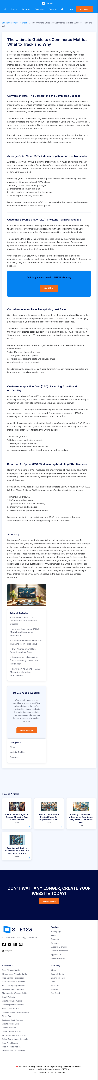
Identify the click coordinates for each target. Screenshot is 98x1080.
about (53, 970)
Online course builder (11, 1031)
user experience (66, 321)
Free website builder (11, 970)
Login (71, 9)
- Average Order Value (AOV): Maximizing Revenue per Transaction (24, 632)
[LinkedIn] (15, 944)
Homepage (56, 931)
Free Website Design (11, 1047)
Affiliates (55, 985)
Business (14, 757)
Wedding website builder (13, 1004)
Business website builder (13, 989)
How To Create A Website (13, 981)
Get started (84, 9)
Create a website (26, 730)
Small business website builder (15, 1012)
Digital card (7, 1016)
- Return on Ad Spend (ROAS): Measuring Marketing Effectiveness (25, 672)
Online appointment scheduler (15, 1039)
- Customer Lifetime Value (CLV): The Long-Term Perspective (26, 642)
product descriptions (28, 142)
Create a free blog (10, 1024)
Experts (54, 989)
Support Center (57, 974)
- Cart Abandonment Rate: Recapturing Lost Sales (23, 651)
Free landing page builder (13, 985)
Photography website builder (15, 993)
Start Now (49, 288)
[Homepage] (5, 9)
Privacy (43, 1072)
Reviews (26, 9)
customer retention (58, 259)
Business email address (12, 1020)
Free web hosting (10, 1043)
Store (24, 22)
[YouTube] (20, 944)
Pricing (14, 9)
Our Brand (55, 993)
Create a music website (12, 1001)
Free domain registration (13, 978)
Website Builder (17, 752)
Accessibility (60, 1072)
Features (55, 939)
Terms (35, 1072)
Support (53, 9)
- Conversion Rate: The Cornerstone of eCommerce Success (23, 620)
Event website (8, 997)
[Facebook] (4, 944)
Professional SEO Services (13, 1050)
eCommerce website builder (14, 974)
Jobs (53, 981)
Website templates (59, 950)
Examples (39, 9)
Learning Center (10, 22)
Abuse (50, 1072)
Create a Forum (9, 1027)
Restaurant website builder (14, 1035)
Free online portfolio (11, 1008)
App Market (56, 954)
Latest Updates (58, 958)
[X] (9, 944)
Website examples (59, 947)
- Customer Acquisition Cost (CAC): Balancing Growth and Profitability (24, 660)
